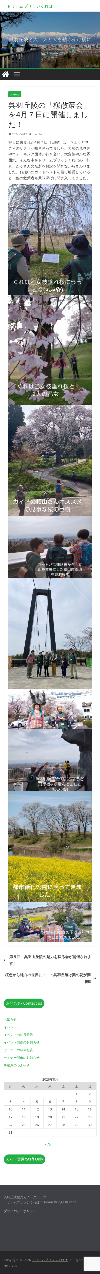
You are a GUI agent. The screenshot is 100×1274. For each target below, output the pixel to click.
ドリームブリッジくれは (30, 6)
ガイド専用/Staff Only (24, 1159)
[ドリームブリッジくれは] (5, 74)
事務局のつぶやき (17, 1065)
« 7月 (48, 1144)
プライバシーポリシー (20, 1211)
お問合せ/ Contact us (24, 1003)
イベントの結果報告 (18, 1034)
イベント (10, 1027)
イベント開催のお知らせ (22, 1042)
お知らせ (15, 94)
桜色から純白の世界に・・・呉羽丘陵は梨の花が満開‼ (48, 978)
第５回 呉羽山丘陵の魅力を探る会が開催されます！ (50, 960)
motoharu (39, 134)
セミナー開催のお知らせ (22, 1057)
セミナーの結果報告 (18, 1050)
